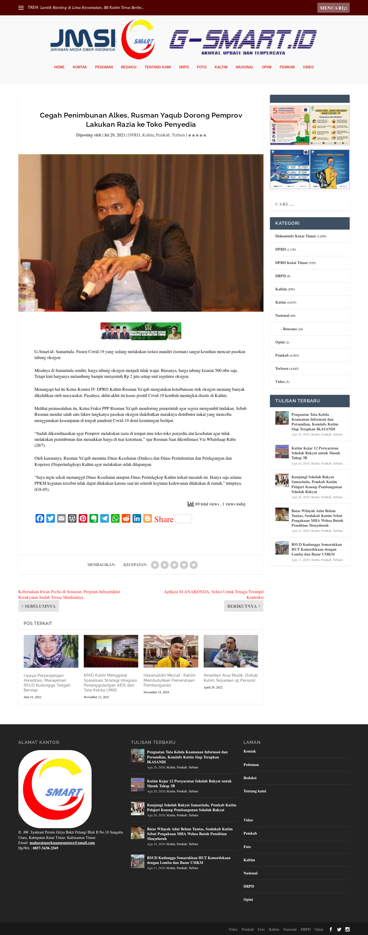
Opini (267, 67)
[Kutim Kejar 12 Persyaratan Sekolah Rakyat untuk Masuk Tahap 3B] (282, 451)
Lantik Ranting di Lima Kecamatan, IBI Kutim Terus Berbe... (92, 7)
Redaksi (129, 67)
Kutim (280, 302)
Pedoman (104, 67)
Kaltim (221, 67)
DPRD (134, 135)
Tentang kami (158, 67)
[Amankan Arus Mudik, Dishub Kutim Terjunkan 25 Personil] (231, 651)
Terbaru (178, 135)
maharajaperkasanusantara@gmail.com (62, 842)
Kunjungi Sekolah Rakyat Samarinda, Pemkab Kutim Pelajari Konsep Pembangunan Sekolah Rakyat (316, 484)
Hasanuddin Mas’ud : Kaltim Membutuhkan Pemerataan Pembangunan (170, 680)
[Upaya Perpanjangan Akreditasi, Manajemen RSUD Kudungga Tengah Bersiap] (51, 651)
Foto (202, 67)
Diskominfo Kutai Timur (295, 236)
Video (308, 67)
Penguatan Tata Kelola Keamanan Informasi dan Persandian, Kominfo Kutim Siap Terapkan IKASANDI (314, 422)
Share (164, 519)
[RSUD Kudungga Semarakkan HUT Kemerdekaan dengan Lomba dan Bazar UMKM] (282, 548)
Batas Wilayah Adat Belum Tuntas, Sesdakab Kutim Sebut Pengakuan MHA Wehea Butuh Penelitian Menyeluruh (317, 518)
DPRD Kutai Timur (291, 262)
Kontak (80, 67)
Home (59, 67)
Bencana (290, 329)
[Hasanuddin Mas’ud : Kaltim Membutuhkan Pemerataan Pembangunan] (171, 651)
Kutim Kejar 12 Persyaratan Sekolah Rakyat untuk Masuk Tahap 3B (315, 453)
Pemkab (287, 67)
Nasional (245, 67)
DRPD (184, 67)
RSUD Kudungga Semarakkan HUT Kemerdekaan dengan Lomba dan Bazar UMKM (316, 549)
